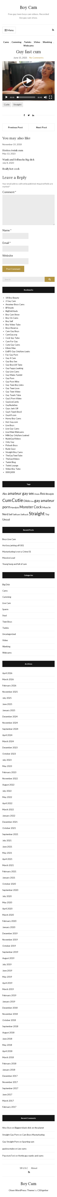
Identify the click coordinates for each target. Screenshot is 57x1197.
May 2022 (7, 797)
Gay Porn (10, 378)
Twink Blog (11, 462)
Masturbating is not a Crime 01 (16, 551)
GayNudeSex (12, 405)
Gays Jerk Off (12, 408)
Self (11, 514)
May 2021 (7, 853)
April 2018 (7, 1051)
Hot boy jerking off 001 (13, 545)
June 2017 (7, 1094)
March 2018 (8, 1057)
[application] (28, 81)
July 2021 (7, 840)
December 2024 (10, 716)
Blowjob (49, 494)
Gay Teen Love (12, 388)
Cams (6, 42)
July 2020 (7, 896)
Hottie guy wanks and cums (30, 1155)
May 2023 (7, 766)
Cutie (7, 104)
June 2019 (7, 970)
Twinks (27, 42)
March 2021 (8, 865)
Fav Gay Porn (12, 355)
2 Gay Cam (11, 301)
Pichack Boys (12, 445)
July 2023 (7, 760)
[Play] (6, 97)
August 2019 (8, 958)
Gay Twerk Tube (13, 395)
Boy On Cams (12, 318)
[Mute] (45, 97)
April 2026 (7, 673)
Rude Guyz (11, 449)
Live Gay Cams (12, 428)
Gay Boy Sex (11, 361)
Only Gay (10, 442)
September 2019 (10, 952)
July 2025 (7, 698)
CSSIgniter (42, 1190)
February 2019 (9, 995)
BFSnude (10, 307)
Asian (36, 494)
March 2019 (8, 989)
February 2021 (9, 871)
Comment (9, 192)
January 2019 (8, 1001)
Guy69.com (11, 415)
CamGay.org (11, 334)
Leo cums (22, 1148)
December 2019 (10, 933)
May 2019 (7, 977)
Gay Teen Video (13, 391)
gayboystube (8, 1148)
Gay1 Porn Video (14, 398)
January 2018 (8, 1069)
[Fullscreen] (50, 97)
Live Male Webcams (15, 432)
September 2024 (10, 729)
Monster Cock (30, 507)
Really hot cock (10, 168)
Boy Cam (28, 7)
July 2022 (7, 791)
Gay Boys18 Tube (14, 365)
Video (37, 42)
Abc (4, 493)
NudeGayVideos (13, 438)
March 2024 (8, 741)
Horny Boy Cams (13, 418)
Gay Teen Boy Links (15, 385)
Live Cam (6, 603)
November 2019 (10, 939)
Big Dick (6, 584)
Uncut (6, 519)
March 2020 (8, 915)
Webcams (28, 45)
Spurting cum (28, 1141)
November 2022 (10, 778)
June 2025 (7, 704)
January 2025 (8, 710)
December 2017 (10, 1076)
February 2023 (9, 772)
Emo (32, 501)
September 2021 (10, 834)
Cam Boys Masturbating (33, 1134)
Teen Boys (7, 621)
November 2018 (10, 1014)
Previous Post (15, 127)
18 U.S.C (24, 1168)
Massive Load (8, 558)
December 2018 (10, 1008)
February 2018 (9, 1063)
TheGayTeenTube (14, 455)
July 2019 (7, 964)
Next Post (41, 127)
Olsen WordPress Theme (21, 1190)
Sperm (5, 609)
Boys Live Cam (9, 539)
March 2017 (8, 1100)
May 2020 (7, 902)
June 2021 (7, 846)
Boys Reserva (12, 328)
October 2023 (9, 753)
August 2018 (8, 1032)
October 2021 (9, 828)
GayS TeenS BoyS (14, 412)
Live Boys (10, 425)
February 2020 (9, 921)
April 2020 (7, 908)
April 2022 (7, 803)
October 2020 (9, 884)
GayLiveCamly (12, 402)
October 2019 (9, 946)
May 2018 (7, 1045)
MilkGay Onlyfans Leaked (17, 435)
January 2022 (8, 815)
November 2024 (10, 722)
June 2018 (7, 1038)
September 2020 (10, 890)
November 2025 (10, 691)
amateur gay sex (21, 493)
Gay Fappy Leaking (14, 368)
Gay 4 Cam (11, 358)
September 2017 (10, 1088)
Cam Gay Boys (12, 331)
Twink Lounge (12, 465)
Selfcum (16, 514)
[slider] (26, 97)
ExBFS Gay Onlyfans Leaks (18, 351)
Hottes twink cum (12, 150)
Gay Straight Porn (10, 1141)
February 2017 (9, 1107)
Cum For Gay (12, 341)
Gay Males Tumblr (14, 375)
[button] (28, 81)
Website (7, 255)
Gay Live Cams (12, 371)
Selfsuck (24, 514)
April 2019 (7, 983)
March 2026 (8, 679)
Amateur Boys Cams (15, 304)
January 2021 (8, 877)
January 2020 (8, 927)
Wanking (47, 42)
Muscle (46, 507)
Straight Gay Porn (10, 1134)
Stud (4, 615)
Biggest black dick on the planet (29, 1127)
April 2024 (7, 735)
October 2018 (9, 1020)
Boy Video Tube (13, 324)
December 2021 (10, 822)
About (34, 1168)
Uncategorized (9, 634)
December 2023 (10, 747)
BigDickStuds (12, 311)
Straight (17, 104)
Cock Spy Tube (12, 338)
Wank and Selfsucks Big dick (18, 159)
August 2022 (8, 784)
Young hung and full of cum (14, 564)
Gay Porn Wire (12, 381)
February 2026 (9, 685)
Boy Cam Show (12, 314)
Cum (6, 500)
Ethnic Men (11, 348)
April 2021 (7, 859)
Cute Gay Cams (13, 344)
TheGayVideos (12, 459)
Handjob (15, 507)
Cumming (16, 42)
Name (6, 230)
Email (6, 243)
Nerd (5, 514)
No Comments (36, 57)
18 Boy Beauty (12, 297)
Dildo (26, 501)
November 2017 (10, 1082)
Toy (47, 514)
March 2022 (8, 809)
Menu (10, 30)
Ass (42, 493)
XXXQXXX (10, 472)
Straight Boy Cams (14, 452)
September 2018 (10, 1026)
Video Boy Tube (13, 469)
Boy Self (9, 321)
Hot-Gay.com (12, 422)
